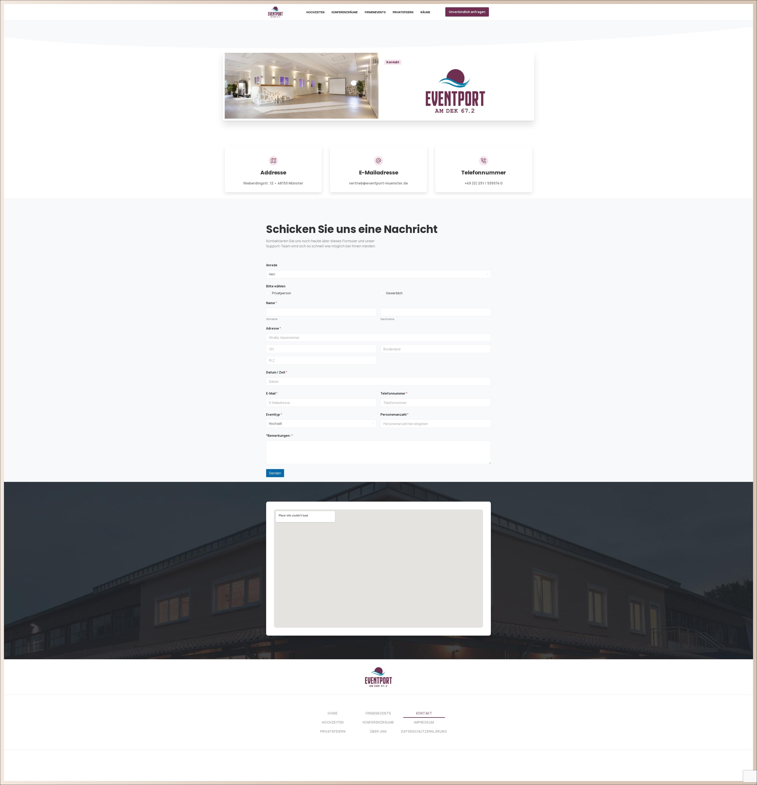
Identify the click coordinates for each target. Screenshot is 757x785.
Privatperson (281, 293)
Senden (275, 473)
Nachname (387, 319)
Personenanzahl (394, 414)
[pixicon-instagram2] (382, 771)
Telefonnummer (393, 393)
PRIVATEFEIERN (333, 731)
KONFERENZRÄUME (378, 722)
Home (333, 713)
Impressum (424, 722)
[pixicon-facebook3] (374, 771)
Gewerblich (394, 293)
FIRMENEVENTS (378, 713)
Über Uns (378, 731)
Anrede (271, 265)
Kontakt (424, 713)
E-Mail (272, 393)
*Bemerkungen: (279, 436)
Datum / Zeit (276, 372)
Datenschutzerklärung (424, 731)
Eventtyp (274, 414)
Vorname (272, 319)
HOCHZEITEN (333, 722)
